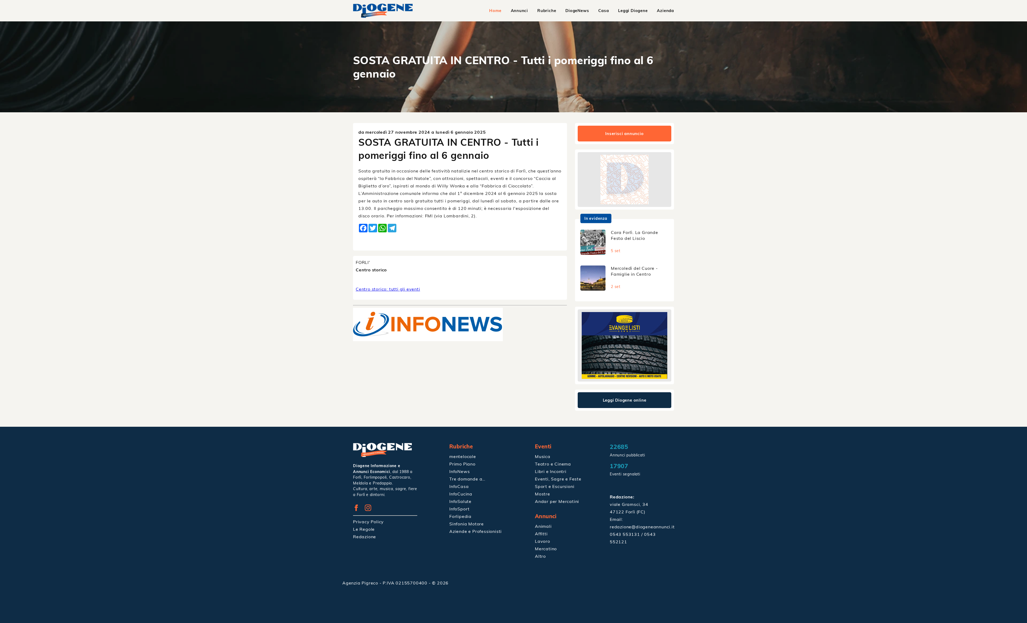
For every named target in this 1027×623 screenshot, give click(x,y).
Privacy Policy (368, 521)
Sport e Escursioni (554, 486)
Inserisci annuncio (624, 133)
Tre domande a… (467, 479)
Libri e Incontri (550, 471)
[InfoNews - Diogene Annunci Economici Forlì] (428, 339)
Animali (543, 526)
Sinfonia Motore (466, 523)
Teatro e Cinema (553, 464)
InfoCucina (460, 494)
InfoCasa (459, 486)
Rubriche (546, 10)
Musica (542, 456)
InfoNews (459, 471)
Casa (603, 10)
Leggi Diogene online (624, 400)
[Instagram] (370, 509)
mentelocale (462, 456)
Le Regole (364, 529)
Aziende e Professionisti (475, 531)
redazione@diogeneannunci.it (642, 526)
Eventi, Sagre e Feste (558, 479)
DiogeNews (577, 10)
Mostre (542, 494)
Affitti (541, 533)
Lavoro (542, 541)
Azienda (665, 10)
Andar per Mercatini (557, 501)
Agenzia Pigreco (361, 583)
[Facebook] (358, 509)
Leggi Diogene (632, 10)
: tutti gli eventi (388, 289)
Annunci (519, 10)
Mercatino (546, 548)
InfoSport (459, 509)
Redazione (364, 536)
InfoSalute (460, 501)
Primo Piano (462, 464)
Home (495, 10)
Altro (540, 556)
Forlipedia (460, 516)
